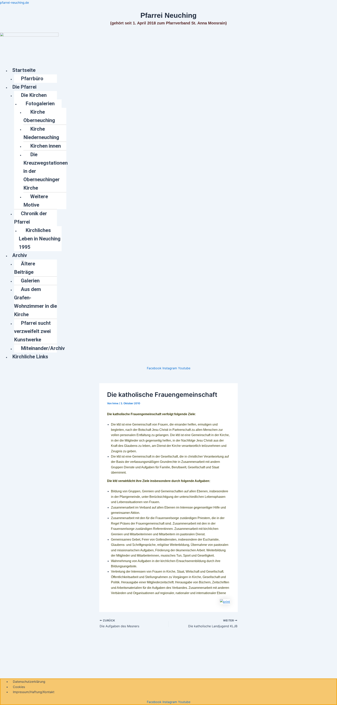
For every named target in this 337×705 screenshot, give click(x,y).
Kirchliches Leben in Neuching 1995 (39, 238)
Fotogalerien (40, 103)
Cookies (19, 687)
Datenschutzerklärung (29, 682)
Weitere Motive (35, 201)
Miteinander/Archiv (43, 348)
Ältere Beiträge (24, 268)
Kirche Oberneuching (39, 116)
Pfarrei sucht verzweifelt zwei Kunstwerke (32, 331)
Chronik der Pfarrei (30, 218)
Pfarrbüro (32, 78)
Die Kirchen (34, 95)
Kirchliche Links (30, 357)
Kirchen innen (45, 146)
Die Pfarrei (24, 87)
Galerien (30, 281)
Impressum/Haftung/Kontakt (33, 692)
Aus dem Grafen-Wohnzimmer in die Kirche (35, 301)
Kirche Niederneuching (41, 133)
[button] (173, 70)
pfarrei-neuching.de (14, 2)
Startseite (23, 70)
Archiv (19, 255)
